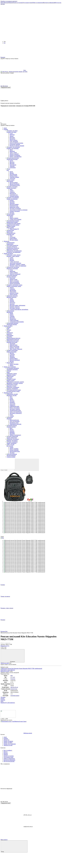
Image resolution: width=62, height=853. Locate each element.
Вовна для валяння (14, 407)
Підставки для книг (15, 308)
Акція (5, 128)
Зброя (11, 149)
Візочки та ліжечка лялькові (17, 145)
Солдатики (12, 237)
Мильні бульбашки (14, 184)
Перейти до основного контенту (9, 1)
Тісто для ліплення (14, 421)
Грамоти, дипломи (14, 347)
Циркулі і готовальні (15, 274)
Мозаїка (12, 173)
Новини (11, 2)
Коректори (12, 271)
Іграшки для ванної (15, 211)
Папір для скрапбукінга (16, 411)
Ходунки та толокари (15, 208)
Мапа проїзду (4, 839)
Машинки (12, 151)
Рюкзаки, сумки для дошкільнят (18, 265)
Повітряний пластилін (15, 424)
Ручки (11, 270)
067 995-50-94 (4, 86)
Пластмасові (13, 164)
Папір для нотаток (14, 346)
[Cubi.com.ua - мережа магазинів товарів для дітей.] (8, 717)
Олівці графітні (14, 272)
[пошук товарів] (27, 465)
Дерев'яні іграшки (14, 177)
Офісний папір (13, 345)
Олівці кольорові (14, 320)
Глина (11, 398)
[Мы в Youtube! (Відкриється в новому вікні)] (34, 15)
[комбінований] (21, 668)
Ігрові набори (13, 238)
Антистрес (12, 178)
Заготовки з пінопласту (16, 413)
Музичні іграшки (14, 204)
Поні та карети (13, 140)
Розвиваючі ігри (14, 205)
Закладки (12, 304)
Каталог (6, 2)
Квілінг (12, 399)
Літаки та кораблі (14, 154)
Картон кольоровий (15, 283)
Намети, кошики (14, 218)
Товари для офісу (8, 325)
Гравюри (12, 431)
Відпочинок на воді (15, 185)
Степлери (12, 354)
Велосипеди (13, 193)
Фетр (11, 396)
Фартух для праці (14, 280)
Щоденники (13, 290)
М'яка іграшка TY (14, 229)
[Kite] (2, 538)
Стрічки (12, 416)
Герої (11, 235)
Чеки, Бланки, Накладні (16, 349)
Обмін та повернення (37, 2)
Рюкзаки (12, 260)
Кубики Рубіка (13, 175)
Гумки (11, 298)
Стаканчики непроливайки (17, 321)
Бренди (2, 2)
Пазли (11, 171)
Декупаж (12, 401)
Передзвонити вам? (5, 87)
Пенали (12, 259)
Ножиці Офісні (13, 358)
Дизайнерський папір (15, 410)
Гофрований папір (14, 406)
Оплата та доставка (18, 2)
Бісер (11, 428)
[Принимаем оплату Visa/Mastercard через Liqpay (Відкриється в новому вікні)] (14, 721)
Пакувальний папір (15, 451)
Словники (12, 289)
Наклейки (12, 433)
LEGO (11, 160)
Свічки (11, 447)
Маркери (12, 355)
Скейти (12, 190)
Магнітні (12, 162)
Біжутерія (12, 137)
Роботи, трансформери (15, 156)
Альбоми (12, 316)
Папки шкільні (13, 294)
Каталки (12, 212)
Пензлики (12, 317)
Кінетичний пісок (14, 420)
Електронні (13, 167)
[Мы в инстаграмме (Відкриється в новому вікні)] (12, 27)
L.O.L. (11, 133)
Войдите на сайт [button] (5, 671)
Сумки (11, 257)
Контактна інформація (49, 2)
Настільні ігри (13, 174)
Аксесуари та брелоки (15, 263)
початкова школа (15, 695)
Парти (11, 216)
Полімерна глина (14, 422)
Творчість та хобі (8, 392)
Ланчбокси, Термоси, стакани (17, 264)
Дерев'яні (12, 166)
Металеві (12, 163)
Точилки (12, 301)
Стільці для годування (15, 219)
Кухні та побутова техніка (16, 143)
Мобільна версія (27, 733)
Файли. (11, 365)
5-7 (11, 677)
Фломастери (13, 319)
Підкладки (12, 302)
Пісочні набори (14, 182)
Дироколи (12, 357)
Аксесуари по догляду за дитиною (18, 209)
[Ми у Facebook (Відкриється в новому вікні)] (12, 15)
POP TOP (12, 134)
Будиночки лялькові (15, 144)
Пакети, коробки (14, 448)
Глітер (11, 414)
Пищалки (12, 203)
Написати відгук (5, 645)
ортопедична (14, 689)
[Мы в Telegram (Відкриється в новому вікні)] (34, 27)
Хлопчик (13, 679)
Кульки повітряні (14, 450)
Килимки (12, 201)
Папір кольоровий (14, 282)
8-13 (14, 677)
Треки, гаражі (13, 152)
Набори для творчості (15, 435)
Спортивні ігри (14, 194)
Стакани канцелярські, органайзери (19, 309)
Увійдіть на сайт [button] (5, 663)
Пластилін (12, 278)
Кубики (12, 200)
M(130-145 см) (14, 687)
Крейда (11, 315)
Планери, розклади (15, 306)
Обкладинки (13, 291)
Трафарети (12, 405)
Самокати (12, 192)
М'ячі (11, 189)
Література (6, 241)
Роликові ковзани (14, 196)
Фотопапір (12, 343)
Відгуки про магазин (9, 761)
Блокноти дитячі (14, 293)
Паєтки (11, 429)
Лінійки (12, 300)
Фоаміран (12, 402)
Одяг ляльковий (14, 141)
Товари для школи (8, 253)
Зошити (12, 287)
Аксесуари (12, 403)
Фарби (11, 313)
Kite (12, 675)
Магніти (12, 353)
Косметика (12, 139)
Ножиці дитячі (13, 279)
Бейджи (12, 361)
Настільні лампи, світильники (17, 305)
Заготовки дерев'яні (15, 409)
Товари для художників (10, 366)
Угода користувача (27, 2)
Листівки (12, 452)
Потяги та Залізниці (15, 155)
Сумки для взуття (14, 261)
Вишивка (12, 432)
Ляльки (11, 136)
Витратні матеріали (15, 360)
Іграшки (6, 129)
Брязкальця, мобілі (14, 207)
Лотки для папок (14, 364)
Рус (4, 43)
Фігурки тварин (14, 239)
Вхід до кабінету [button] (8, 750)
